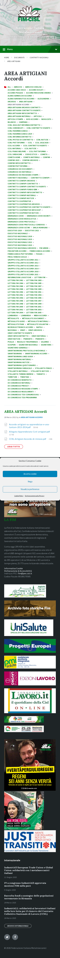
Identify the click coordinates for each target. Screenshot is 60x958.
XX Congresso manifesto (20, 380)
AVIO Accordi (32, 119)
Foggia (39, 254)
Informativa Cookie (13, 568)
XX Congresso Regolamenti (21, 391)
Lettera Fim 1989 (33, 289)
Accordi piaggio (15, 93)
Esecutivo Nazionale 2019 (20, 239)
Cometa (43, 154)
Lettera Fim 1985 (33, 283)
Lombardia (26, 315)
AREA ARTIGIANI (13, 61)
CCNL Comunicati (15, 128)
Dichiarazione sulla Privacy (34, 496)
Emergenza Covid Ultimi (19, 227)
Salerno (45, 342)
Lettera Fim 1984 (15, 283)
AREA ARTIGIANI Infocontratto (22, 113)
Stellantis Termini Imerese (20, 374)
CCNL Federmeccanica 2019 (20, 134)
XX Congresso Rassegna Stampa (23, 388)
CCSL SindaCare (15, 154)
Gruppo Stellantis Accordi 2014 (23, 268)
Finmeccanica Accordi (40, 251)
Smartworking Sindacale (20, 368)
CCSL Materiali (14, 148)
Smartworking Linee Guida (20, 356)
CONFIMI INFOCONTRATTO (19, 163)
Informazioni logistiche (19, 277)
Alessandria (43, 98)
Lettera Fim (39, 277)
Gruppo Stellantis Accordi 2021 (23, 274)
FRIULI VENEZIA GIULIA (17, 257)
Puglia (11, 342)
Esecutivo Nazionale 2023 (20, 245)
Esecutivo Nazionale (18, 233)
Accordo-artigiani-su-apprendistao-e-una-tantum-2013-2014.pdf (29, 426)
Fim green (43, 248)
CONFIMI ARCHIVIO (30, 160)
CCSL (30, 142)
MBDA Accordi (40, 315)
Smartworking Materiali (19, 359)
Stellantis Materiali (18, 371)
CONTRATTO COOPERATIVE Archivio (24, 204)
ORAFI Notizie (14, 339)
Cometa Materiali (31, 157)
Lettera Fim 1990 (15, 292)
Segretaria (46, 344)
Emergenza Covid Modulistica (22, 218)
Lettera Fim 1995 (33, 298)
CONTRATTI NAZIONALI (39, 57)
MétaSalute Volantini (37, 324)
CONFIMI (46, 157)
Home (6, 57)
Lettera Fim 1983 (33, 280)
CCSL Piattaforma (37, 151)
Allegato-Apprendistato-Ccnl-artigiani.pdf (29, 431)
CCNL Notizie (42, 139)
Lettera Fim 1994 (15, 298)
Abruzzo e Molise (33, 87)
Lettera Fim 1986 (15, 286)
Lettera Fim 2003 (33, 309)
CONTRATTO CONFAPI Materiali (22, 195)
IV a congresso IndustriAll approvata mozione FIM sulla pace (25, 884)
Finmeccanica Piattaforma (20, 254)
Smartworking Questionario (22, 365)
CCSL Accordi (14, 145)
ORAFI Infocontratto (18, 336)
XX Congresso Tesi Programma (22, 397)
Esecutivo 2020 (15, 230)
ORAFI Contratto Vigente (20, 333)
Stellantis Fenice (43, 368)
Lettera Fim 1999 (33, 303)
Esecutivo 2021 (32, 230)
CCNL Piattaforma (16, 142)
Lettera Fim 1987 (33, 286)
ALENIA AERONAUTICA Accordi (21, 98)
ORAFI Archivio (35, 330)
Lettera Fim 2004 (15, 312)
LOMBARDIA (13, 315)
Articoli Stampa (15, 119)
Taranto (40, 374)
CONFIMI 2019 (13, 160)
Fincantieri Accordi (17, 251)
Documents (19, 57)
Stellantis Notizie (40, 371)
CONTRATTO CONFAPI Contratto (23, 183)
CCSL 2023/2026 (41, 142)
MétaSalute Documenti (33, 318)
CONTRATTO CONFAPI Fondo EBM (22, 189)
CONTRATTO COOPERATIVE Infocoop (24, 210)
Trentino (24, 377)
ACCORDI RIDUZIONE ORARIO (38, 93)
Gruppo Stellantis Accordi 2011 (23, 260)
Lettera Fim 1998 (15, 303)
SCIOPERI (12, 344)
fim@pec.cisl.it (25, 573)
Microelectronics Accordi (20, 327)
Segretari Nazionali (28, 344)
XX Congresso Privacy (18, 385)
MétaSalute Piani (16, 324)
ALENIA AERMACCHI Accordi (20, 95)
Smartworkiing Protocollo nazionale (26, 350)
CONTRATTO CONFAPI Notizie (21, 198)
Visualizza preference (30, 489)
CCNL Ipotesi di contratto (20, 139)
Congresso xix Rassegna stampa (23, 175)
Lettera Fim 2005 (33, 312)
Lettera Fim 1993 (33, 295)
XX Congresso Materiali (19, 383)
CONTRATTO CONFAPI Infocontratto (25, 192)
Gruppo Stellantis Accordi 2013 (23, 265)
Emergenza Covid (16, 216)
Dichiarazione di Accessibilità (18, 570)
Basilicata (46, 119)
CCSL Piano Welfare (17, 151)
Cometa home (14, 157)
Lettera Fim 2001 (33, 306)
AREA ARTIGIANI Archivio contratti (24, 107)
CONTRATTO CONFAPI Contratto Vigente (27, 186)
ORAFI (22, 330)
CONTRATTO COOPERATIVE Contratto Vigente (29, 207)
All (9, 87)
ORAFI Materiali (39, 336)
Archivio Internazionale (17, 926)
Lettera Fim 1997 (33, 301)
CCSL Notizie (30, 148)
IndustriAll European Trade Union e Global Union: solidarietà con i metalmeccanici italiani (28, 870)
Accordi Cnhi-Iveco (17, 90)
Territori (12, 377)
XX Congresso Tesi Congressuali (23, 394)
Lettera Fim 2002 (15, 309)
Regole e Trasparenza (27, 342)
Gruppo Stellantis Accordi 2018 (23, 271)
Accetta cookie (30, 474)
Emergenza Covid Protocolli (21, 221)
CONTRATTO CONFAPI (40, 177)
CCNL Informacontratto (19, 136)
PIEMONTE (39, 339)
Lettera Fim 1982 (15, 280)
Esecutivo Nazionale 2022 (20, 242)
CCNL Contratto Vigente (38, 128)
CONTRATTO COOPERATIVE (19, 201)
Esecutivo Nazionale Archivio (22, 248)
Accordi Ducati (36, 90)
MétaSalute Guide (16, 321)
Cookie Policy (18, 496)
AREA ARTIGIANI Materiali (19, 116)
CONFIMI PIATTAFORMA (17, 166)
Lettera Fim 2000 (15, 306)
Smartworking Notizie (18, 362)
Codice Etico (31, 154)
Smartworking (15, 353)
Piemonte (27, 339)
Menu (10, 49)
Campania (23, 122)
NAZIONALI (12, 330)
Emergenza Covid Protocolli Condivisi (26, 224)
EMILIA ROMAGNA (40, 227)
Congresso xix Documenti (20, 169)
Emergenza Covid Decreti (39, 216)
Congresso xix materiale (19, 172)
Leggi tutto (13, 446)
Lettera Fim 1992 (15, 295)
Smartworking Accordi (36, 353)
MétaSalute (13, 318)
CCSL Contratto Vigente (35, 145)
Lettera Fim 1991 (33, 292)
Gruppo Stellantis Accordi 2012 (23, 262)
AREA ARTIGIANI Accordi (25, 411)
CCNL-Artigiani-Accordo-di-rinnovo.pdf (28, 438)
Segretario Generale (17, 347)
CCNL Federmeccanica (18, 131)
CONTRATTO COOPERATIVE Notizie (23, 213)
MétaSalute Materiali (38, 321)
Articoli (38, 116)
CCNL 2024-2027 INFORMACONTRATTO (24, 125)
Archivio (12, 101)
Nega (30, 481)
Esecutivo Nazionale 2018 (20, 236)
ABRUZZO (18, 87)
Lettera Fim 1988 (15, 289)
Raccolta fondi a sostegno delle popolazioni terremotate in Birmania (28, 897)
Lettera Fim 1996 (15, 301)
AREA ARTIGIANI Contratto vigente (24, 110)
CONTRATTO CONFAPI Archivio (21, 180)
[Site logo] (30, 23)
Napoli (39, 327)
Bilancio (12, 122)
